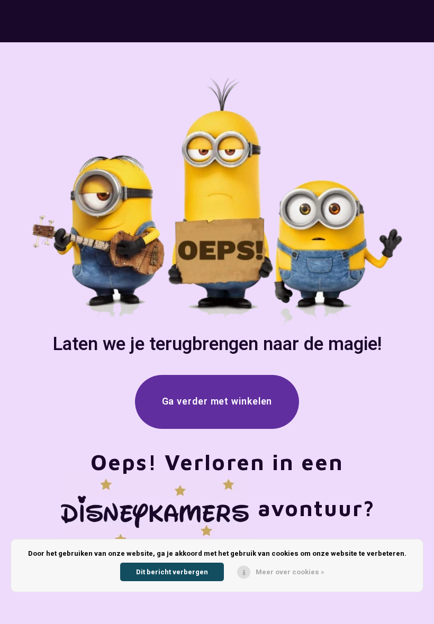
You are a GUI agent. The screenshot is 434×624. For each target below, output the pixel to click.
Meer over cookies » (290, 572)
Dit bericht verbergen (172, 572)
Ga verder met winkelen (217, 401)
